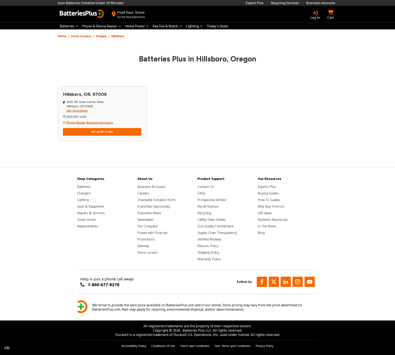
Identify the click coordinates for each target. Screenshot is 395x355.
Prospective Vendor (212, 200)
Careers (143, 193)
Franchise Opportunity (153, 206)
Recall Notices (208, 206)
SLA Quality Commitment (216, 226)
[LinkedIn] (286, 282)
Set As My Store (102, 132)
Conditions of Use (163, 346)
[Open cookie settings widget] (7, 348)
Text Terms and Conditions (232, 346)
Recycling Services (285, 3)
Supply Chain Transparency (217, 232)
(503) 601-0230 (76, 117)
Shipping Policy (208, 252)
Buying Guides (268, 193)
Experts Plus (267, 186)
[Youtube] (309, 282)
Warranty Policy (209, 259)
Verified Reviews (210, 239)
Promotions (146, 239)
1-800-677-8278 (103, 284)
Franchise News (149, 213)
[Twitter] (274, 282)
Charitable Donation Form (156, 200)
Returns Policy (208, 246)
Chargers (84, 193)
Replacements (87, 226)
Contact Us (206, 186)
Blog (261, 232)
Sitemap (143, 246)
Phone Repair (76, 123)
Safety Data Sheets (212, 219)
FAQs (202, 193)
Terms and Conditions (194, 346)
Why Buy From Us (271, 206)
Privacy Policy (265, 346)
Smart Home (86, 219)
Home (62, 36)
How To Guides (269, 200)
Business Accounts (320, 3)
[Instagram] (298, 282)
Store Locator (81, 36)
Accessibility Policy (134, 346)
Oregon (101, 36)
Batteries (84, 186)
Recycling (204, 213)
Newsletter (145, 219)
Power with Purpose (152, 232)
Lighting (83, 200)
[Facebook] (262, 282)
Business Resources (273, 219)
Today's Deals (217, 26)
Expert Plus (255, 3)
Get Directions (76, 111)
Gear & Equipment (90, 206)
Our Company (147, 226)
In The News (267, 226)
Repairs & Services (91, 213)
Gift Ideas (265, 213)
